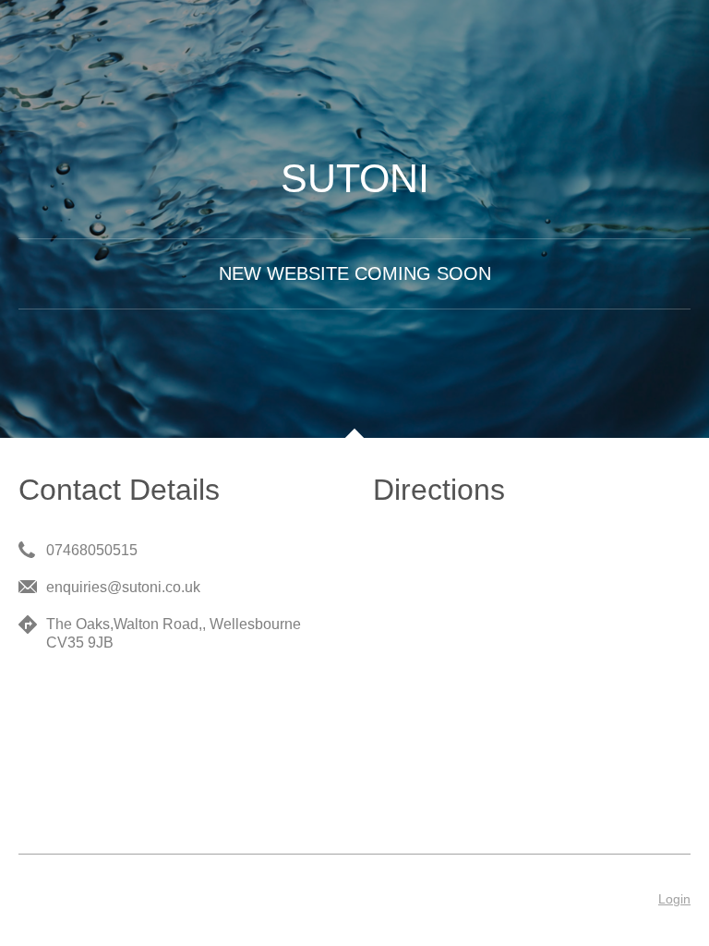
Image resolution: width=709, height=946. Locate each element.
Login (674, 898)
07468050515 (92, 550)
